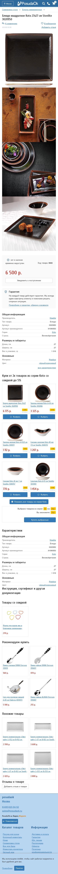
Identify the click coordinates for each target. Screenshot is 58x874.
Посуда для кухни (11, 834)
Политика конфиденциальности (42, 850)
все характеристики (47, 367)
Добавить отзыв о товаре (15, 786)
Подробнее (7, 868)
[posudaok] (28, 3)
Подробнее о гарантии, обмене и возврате (28, 305)
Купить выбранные (40, 520)
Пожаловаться (11, 821)
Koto (54, 332)
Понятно (19, 868)
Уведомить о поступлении (29, 280)
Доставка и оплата (40, 834)
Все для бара (9, 846)
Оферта (35, 846)
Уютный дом (8, 852)
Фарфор (52, 359)
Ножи (5, 840)
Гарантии (36, 837)
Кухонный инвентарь (12, 837)
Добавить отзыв (49, 27)
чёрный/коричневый (47, 363)
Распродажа (37, 843)
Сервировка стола (11, 843)
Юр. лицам (37, 840)
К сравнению (11, 23)
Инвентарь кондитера (13, 849)
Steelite (53, 318)
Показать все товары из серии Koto (30, 502)
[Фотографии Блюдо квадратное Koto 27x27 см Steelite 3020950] (29, 60)
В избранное (50, 23)
